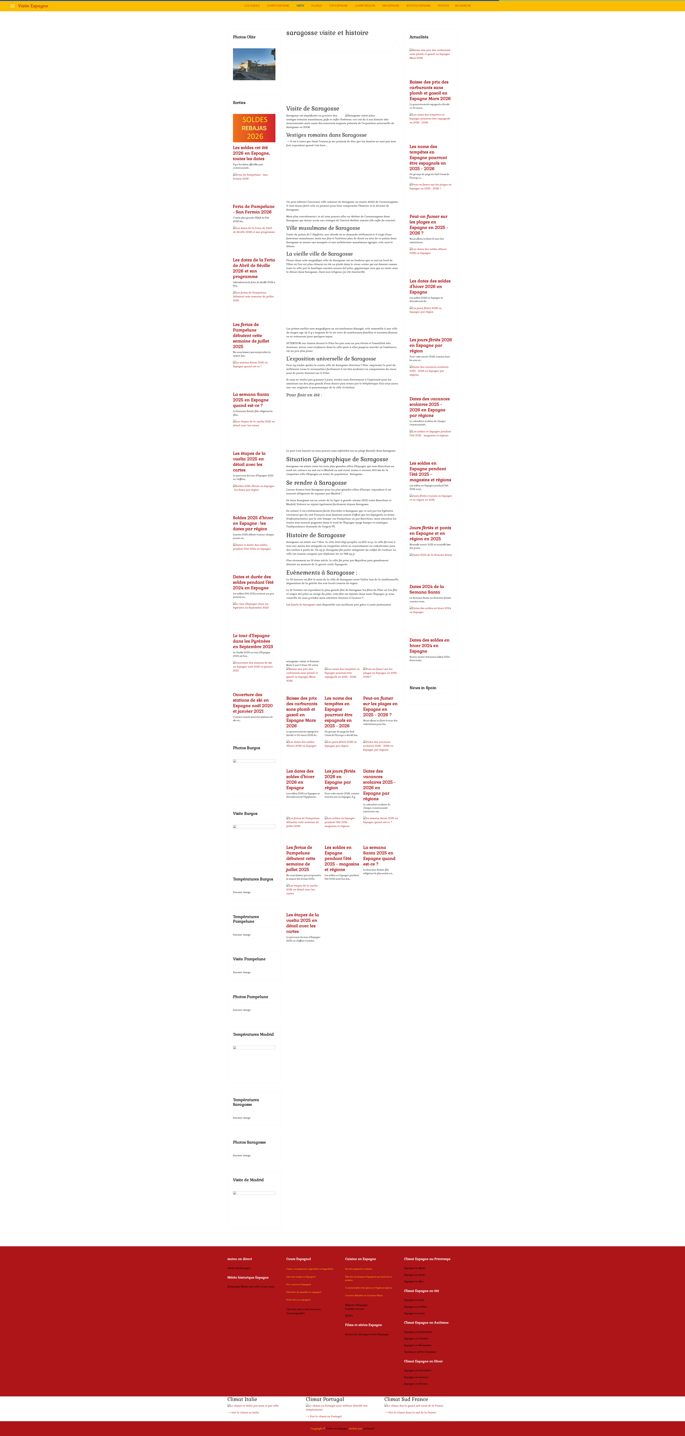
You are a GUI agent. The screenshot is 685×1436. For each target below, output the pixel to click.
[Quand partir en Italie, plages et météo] (264, 1406)
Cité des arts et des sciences (303, 1309)
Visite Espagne (33, 6)
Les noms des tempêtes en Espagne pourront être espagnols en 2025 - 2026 (338, 712)
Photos (443, 6)
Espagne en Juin (414, 1300)
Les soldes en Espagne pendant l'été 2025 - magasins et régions (342, 858)
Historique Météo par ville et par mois (250, 1286)
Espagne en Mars (414, 1268)
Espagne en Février (416, 1383)
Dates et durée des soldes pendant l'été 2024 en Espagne (253, 582)
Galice (349, 1315)
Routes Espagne (419, 6)
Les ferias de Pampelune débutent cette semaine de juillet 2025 (251, 335)
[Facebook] (674, 5)
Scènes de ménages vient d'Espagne (367, 1334)
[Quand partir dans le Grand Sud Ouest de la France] (421, 1406)
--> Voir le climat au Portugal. (324, 1416)
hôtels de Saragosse (303, 604)
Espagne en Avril (414, 1274)
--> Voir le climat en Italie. (243, 1412)
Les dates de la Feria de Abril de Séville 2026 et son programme (254, 268)
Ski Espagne (390, 6)
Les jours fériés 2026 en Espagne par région (340, 779)
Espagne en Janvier (416, 1377)
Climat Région (365, 6)
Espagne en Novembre (418, 1345)
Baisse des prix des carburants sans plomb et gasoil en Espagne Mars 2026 (301, 712)
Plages (316, 6)
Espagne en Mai (414, 1281)
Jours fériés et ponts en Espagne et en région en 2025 (430, 533)
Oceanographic (295, 1313)
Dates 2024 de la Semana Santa (427, 589)
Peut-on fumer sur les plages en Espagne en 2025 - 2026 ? (380, 706)
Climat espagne (278, 6)
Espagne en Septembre (418, 1331)
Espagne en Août (414, 1313)
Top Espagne (338, 6)
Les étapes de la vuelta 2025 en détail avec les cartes (249, 462)
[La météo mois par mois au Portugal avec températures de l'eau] (342, 1408)
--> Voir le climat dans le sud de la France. (410, 1412)
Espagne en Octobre (416, 1338)
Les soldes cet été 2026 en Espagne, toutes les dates (251, 153)
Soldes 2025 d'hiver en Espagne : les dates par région (253, 523)
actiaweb (368, 1428)
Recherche (463, 6)
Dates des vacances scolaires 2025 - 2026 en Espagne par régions (379, 784)
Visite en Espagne (337, 1428)
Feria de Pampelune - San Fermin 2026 (254, 209)
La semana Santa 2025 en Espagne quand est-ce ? (251, 400)
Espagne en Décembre (417, 1370)
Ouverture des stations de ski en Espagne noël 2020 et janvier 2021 (253, 703)
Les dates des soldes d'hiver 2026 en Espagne (300, 779)
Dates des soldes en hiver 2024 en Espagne (430, 645)
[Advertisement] (342, 80)
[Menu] (12, 6)
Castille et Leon (354, 1308)
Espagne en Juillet (415, 1306)
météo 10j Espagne (238, 1268)
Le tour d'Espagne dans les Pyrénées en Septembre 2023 (253, 641)
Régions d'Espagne (356, 1305)
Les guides (252, 6)
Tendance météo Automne (420, 1351)
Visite (300, 6)
